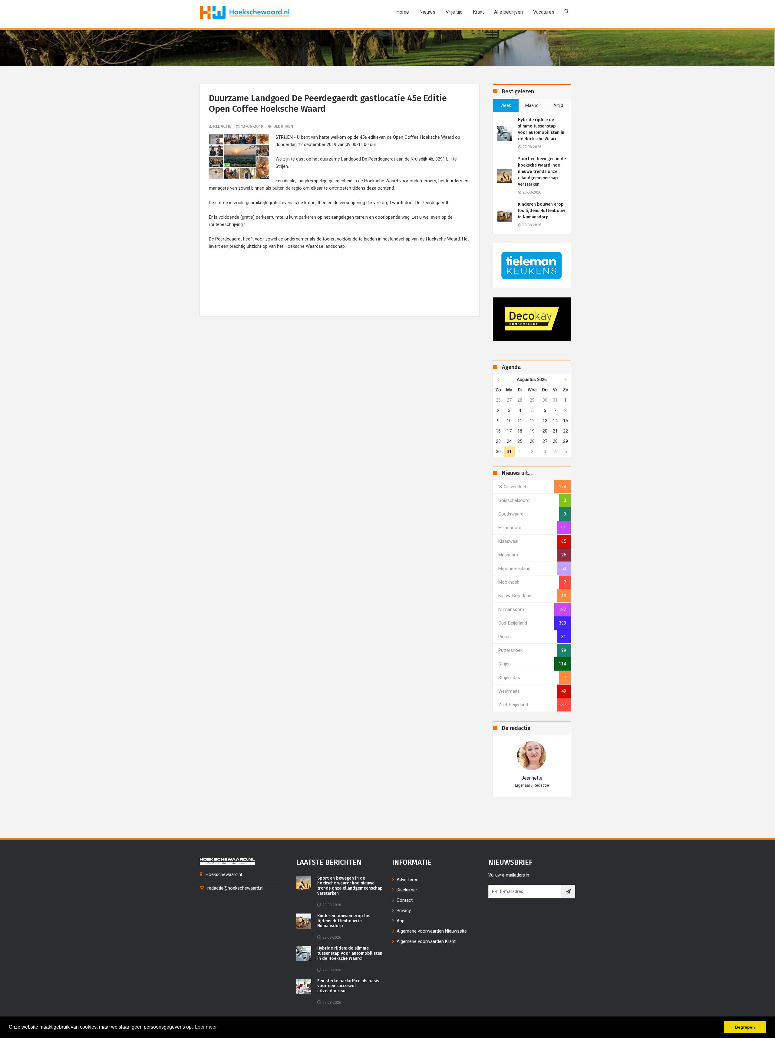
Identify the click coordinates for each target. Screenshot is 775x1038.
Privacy (404, 910)
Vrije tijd (454, 12)
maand (532, 105)
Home (402, 12)
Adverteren (407, 879)
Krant (478, 12)
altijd (558, 105)
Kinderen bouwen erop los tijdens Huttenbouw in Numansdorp (541, 211)
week (505, 105)
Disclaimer (407, 890)
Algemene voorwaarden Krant (426, 941)
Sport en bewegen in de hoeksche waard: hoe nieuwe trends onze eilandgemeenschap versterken (542, 171)
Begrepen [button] (745, 1027)
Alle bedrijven (508, 12)
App (400, 921)
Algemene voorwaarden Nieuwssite (432, 931)
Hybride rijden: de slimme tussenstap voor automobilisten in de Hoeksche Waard (541, 129)
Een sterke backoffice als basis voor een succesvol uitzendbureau (348, 986)
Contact (405, 900)
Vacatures (543, 12)
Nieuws (427, 12)
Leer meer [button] (206, 1027)
